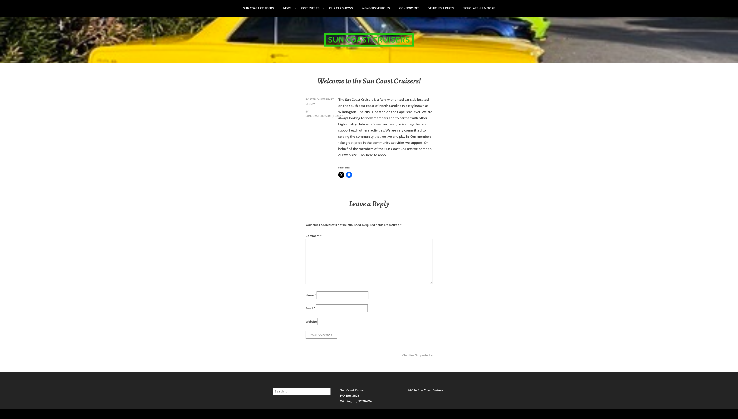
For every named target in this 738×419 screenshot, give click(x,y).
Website (311, 321)
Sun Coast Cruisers (258, 8)
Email (310, 308)
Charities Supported (416, 355)
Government (409, 8)
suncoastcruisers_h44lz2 (324, 115)
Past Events (310, 8)
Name (311, 295)
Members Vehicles (376, 8)
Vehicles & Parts (441, 8)
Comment (314, 236)
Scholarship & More (479, 8)
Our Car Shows (341, 8)
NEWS (287, 8)
